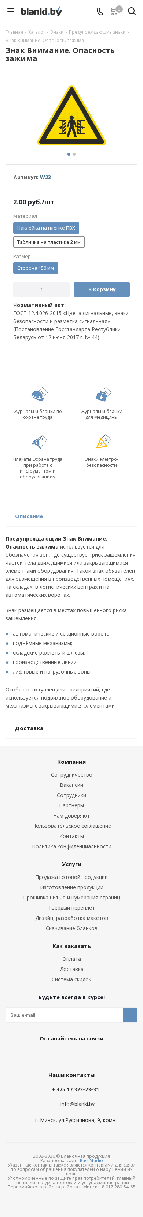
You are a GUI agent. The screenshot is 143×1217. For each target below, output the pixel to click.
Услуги (71, 864)
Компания (71, 761)
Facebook (69, 1055)
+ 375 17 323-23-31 (75, 1089)
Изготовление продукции (71, 887)
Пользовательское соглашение (71, 825)
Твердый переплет (71, 907)
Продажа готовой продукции (71, 876)
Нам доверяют (71, 815)
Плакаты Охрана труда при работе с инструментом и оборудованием (37, 468)
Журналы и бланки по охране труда (38, 414)
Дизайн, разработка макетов (71, 917)
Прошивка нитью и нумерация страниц (71, 897)
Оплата (71, 958)
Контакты (71, 836)
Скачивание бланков (72, 928)
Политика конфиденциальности (71, 846)
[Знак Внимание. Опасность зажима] (71, 115)
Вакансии (71, 784)
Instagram (88, 1055)
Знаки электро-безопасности (101, 462)
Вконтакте (51, 1055)
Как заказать (71, 945)
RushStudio (91, 1160)
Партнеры (71, 805)
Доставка (72, 969)
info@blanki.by (77, 1103)
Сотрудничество (71, 774)
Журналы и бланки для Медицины (101, 414)
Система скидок (71, 979)
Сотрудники (71, 795)
